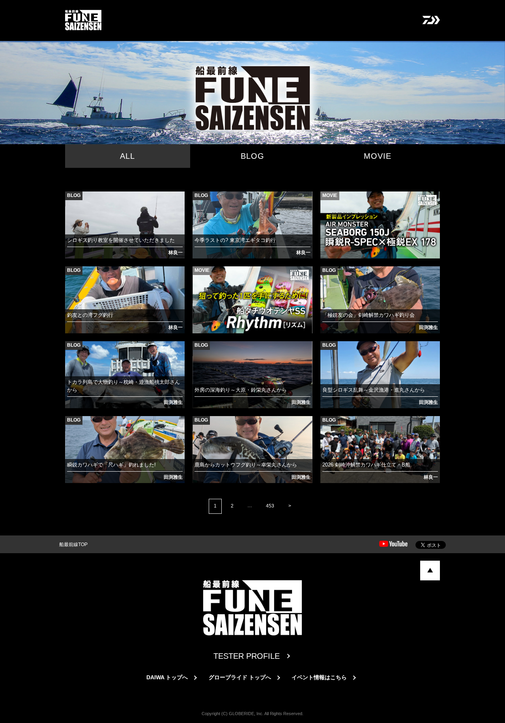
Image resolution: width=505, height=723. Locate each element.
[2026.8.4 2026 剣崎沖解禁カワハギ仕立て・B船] (327, 426)
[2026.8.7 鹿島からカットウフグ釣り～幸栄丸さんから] (200, 426)
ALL (127, 156)
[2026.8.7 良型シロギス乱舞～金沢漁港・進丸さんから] (327, 351)
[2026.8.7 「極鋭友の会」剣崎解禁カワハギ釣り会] (327, 276)
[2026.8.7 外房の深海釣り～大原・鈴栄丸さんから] (200, 351)
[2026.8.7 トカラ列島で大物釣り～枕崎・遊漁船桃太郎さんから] (72, 351)
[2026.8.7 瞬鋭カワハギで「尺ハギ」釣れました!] (72, 426)
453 (270, 506)
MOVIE (377, 156)
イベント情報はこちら (319, 677)
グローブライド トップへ (240, 677)
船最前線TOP (73, 544)
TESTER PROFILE (246, 656)
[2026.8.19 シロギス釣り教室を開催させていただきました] (72, 201)
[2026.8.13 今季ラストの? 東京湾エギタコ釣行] (200, 201)
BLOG (252, 156)
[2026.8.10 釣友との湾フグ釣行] (72, 276)
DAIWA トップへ (167, 677)
